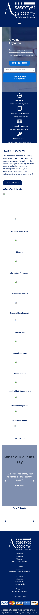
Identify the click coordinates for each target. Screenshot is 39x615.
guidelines (19, 569)
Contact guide (20, 584)
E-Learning (19, 556)
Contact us (19, 582)
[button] (19, 23)
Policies (19, 566)
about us (19, 579)
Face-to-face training (19, 562)
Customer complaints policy (19, 571)
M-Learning (19, 559)
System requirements (19, 591)
